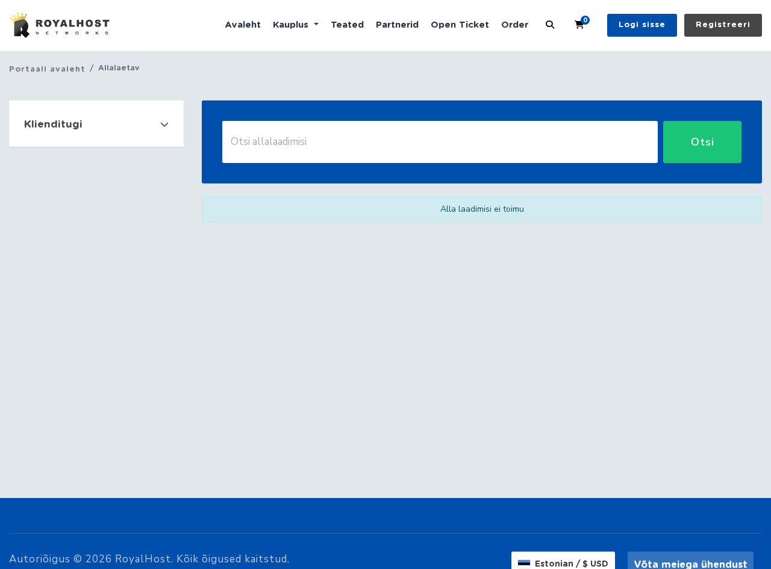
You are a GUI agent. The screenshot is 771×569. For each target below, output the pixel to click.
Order (514, 24)
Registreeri (723, 25)
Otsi (702, 142)
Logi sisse (642, 25)
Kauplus (292, 24)
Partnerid (397, 24)
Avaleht (243, 24)
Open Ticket (460, 24)
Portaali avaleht (47, 69)
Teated (347, 24)
